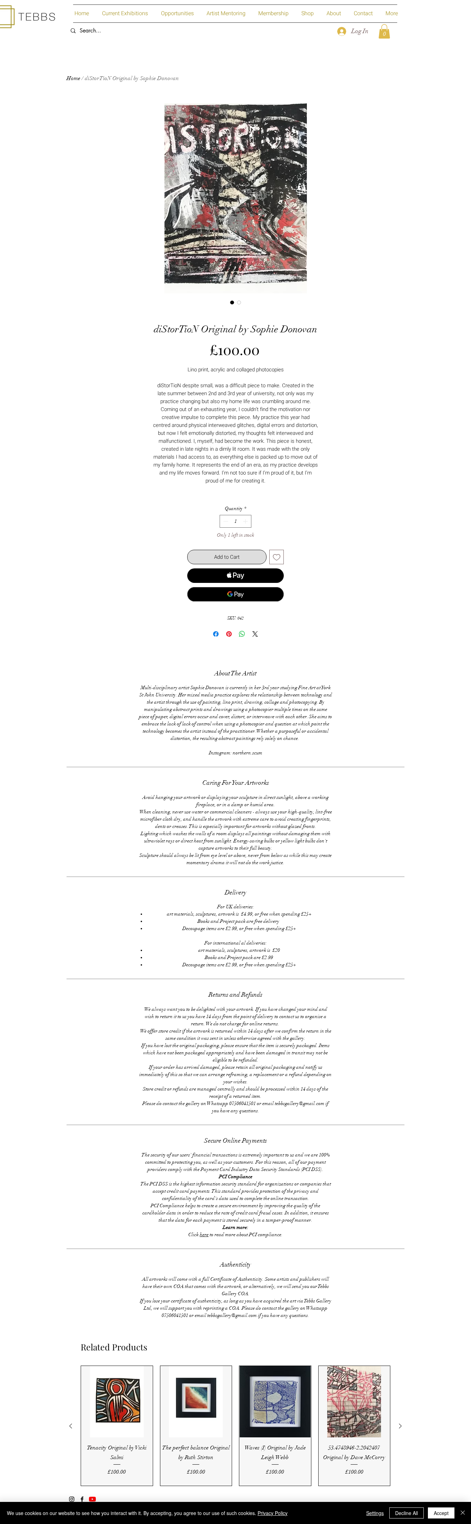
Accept (441, 1513)
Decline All (406, 1513)
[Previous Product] (71, 1426)
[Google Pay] (235, 594)
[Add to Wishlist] (276, 557)
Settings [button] (375, 1513)
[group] (235, 1425)
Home (73, 78)
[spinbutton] (235, 521)
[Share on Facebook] (216, 634)
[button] (384, 31)
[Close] (463, 1512)
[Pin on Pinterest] (229, 634)
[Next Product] (400, 1426)
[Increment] (246, 521)
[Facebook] (82, 1499)
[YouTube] (92, 1499)
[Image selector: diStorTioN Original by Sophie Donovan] (232, 302)
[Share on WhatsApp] (242, 634)
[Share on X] (255, 634)
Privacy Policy (273, 1513)
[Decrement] (225, 521)
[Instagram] (71, 1499)
